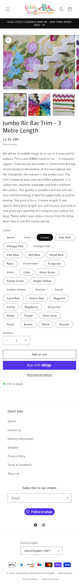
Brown (28, 324)
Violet (11, 315)
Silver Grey (50, 315)
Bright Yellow (42, 281)
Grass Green (47, 272)
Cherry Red (36, 298)
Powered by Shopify (44, 572)
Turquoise (54, 263)
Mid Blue (34, 255)
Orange (42, 290)
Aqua (12, 273)
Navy (10, 263)
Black (45, 324)
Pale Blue (13, 255)
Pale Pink (65, 237)
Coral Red (13, 298)
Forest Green (15, 281)
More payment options (39, 374)
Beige (12, 325)
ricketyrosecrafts (25, 572)
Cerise (11, 307)
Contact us (14, 430)
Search (12, 421)
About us (13, 473)
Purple (28, 315)
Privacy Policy (16, 456)
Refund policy (65, 572)
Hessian (64, 324)
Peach (61, 290)
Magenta (59, 298)
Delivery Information (20, 439)
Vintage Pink (15, 246)
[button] (7, 9)
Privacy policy (30, 578)
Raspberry (31, 307)
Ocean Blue (32, 264)
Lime (27, 272)
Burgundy (56, 307)
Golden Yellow (18, 290)
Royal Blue (57, 255)
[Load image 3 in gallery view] (64, 104)
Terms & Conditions (20, 465)
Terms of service (50, 578)
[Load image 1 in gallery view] (15, 104)
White (13, 238)
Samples (13, 447)
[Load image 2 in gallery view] (39, 104)
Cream (45, 237)
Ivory (29, 238)
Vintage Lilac (43, 247)
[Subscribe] (67, 497)
